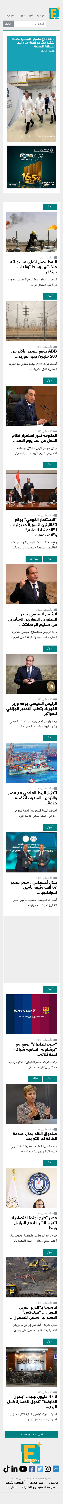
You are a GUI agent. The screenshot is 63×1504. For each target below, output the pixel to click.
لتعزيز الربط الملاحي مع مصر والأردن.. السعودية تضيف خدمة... (32, 798)
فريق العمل (37, 1483)
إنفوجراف (9, 15)
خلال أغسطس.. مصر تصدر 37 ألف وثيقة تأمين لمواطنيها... (34, 887)
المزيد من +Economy (31, 1434)
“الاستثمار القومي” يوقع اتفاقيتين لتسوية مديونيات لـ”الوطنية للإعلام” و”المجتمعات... (33, 527)
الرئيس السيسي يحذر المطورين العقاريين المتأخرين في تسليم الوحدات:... (32, 619)
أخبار (31, 15)
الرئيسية (40, 15)
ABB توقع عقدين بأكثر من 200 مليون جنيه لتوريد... (34, 354)
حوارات (21, 15)
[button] (30, 136)
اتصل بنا (12, 1487)
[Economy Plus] (54, 14)
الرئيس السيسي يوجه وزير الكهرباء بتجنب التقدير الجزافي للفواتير (31, 709)
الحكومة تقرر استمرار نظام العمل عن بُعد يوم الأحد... (34, 438)
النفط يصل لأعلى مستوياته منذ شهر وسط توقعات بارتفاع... (33, 267)
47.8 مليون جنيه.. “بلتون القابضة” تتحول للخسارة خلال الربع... (32, 1402)
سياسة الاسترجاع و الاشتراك (38, 1487)
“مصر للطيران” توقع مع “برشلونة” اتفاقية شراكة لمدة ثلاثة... (36, 1049)
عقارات (34, 559)
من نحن (53, 1483)
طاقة (35, 1078)
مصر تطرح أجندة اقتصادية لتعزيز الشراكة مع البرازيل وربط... (34, 1223)
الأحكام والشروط (15, 1483)
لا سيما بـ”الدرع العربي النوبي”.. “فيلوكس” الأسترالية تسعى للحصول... (33, 1312)
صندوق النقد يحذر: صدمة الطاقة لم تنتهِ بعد (35, 1136)
